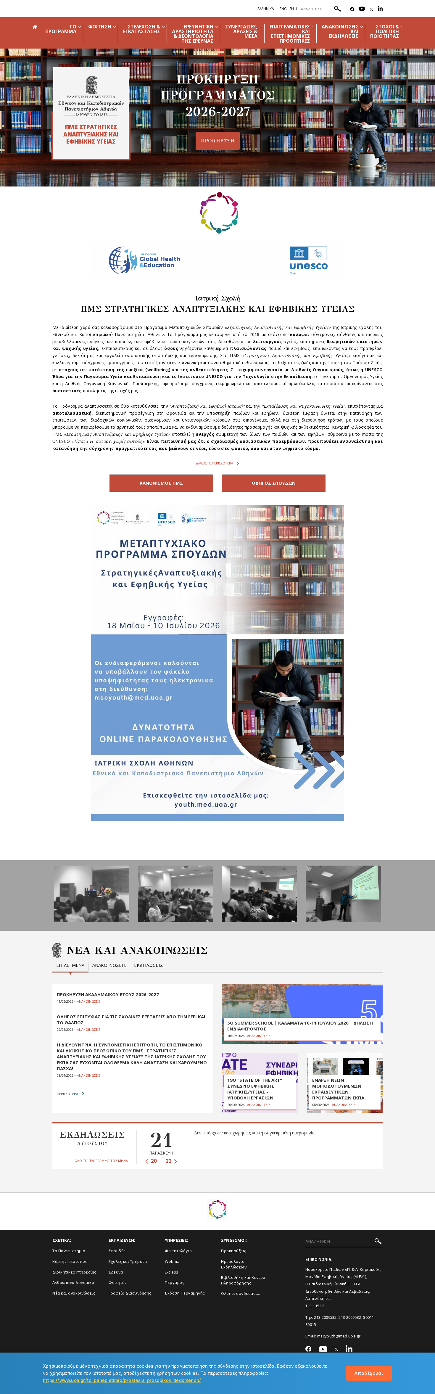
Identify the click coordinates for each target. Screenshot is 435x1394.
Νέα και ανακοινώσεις (73, 1293)
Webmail (173, 1261)
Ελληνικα (265, 8)
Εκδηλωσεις (148, 965)
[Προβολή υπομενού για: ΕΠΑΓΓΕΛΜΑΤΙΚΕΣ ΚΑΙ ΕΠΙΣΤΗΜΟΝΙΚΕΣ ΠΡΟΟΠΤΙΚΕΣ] (313, 26)
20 (153, 1160)
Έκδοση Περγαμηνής (185, 1293)
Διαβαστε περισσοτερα (214, 463)
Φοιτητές (117, 1282)
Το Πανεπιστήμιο (69, 1250)
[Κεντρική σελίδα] (91, 96)
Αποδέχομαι (369, 1373)
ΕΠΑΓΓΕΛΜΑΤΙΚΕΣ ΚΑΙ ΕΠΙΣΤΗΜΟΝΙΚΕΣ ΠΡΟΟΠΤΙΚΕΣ (290, 33)
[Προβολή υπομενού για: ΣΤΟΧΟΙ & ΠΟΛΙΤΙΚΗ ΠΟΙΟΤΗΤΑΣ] (402, 26)
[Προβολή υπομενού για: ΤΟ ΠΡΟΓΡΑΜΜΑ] (79, 26)
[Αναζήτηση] (337, 10)
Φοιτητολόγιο (178, 1250)
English (287, 8)
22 (169, 1160)
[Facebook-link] (352, 9)
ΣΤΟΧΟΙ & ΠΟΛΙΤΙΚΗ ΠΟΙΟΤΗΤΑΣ (384, 31)
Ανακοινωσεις (109, 965)
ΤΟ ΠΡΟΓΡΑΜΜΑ (60, 29)
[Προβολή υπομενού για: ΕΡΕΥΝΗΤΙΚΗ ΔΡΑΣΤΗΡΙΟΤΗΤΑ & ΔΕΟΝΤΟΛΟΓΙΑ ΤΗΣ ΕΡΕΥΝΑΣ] (216, 26)
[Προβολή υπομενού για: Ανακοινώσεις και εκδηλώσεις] (361, 26)
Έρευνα (116, 1272)
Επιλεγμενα (70, 965)
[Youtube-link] (362, 9)
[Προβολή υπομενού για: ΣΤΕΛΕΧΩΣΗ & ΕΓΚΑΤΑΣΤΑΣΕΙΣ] (163, 26)
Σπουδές (117, 1250)
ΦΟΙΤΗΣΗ (99, 26)
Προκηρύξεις (233, 1250)
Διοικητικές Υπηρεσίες (74, 1272)
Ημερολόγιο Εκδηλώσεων (233, 1264)
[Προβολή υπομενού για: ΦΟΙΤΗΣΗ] (114, 26)
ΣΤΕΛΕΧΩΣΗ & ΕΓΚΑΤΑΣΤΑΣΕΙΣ (141, 29)
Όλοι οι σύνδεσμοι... (240, 1293)
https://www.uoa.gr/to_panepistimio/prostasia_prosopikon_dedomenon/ (122, 1380)
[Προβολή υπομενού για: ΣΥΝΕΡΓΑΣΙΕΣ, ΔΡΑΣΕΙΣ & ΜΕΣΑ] (261, 26)
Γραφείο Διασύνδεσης (130, 1293)
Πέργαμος (174, 1282)
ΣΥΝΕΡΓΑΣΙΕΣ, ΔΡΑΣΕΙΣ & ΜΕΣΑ (241, 31)
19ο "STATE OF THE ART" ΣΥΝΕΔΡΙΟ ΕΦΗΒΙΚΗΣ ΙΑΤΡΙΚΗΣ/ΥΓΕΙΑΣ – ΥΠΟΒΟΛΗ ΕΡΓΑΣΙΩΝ (254, 1089)
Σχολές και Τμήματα (128, 1261)
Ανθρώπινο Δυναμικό (73, 1282)
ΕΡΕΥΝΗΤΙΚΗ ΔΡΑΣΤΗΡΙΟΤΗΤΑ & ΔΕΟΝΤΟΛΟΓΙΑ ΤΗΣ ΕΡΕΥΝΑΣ (192, 33)
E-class (171, 1272)
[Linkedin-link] (380, 9)
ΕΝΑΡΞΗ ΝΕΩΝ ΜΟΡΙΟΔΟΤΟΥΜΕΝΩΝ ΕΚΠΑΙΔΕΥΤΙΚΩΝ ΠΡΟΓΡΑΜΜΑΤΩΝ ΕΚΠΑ (338, 1089)
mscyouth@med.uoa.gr (338, 1336)
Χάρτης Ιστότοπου (70, 1261)
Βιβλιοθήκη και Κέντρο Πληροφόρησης (243, 1280)
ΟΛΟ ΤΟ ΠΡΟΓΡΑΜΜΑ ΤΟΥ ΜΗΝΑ (101, 1160)
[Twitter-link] (371, 9)
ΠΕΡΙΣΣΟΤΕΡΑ (67, 1093)
